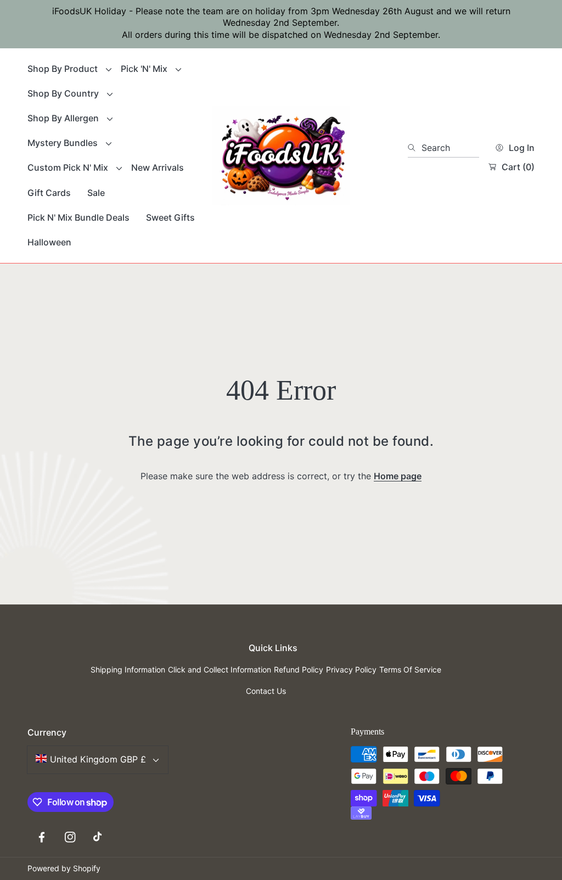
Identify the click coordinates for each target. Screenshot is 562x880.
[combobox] (443, 148)
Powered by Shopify (63, 868)
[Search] (415, 148)
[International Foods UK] (281, 156)
